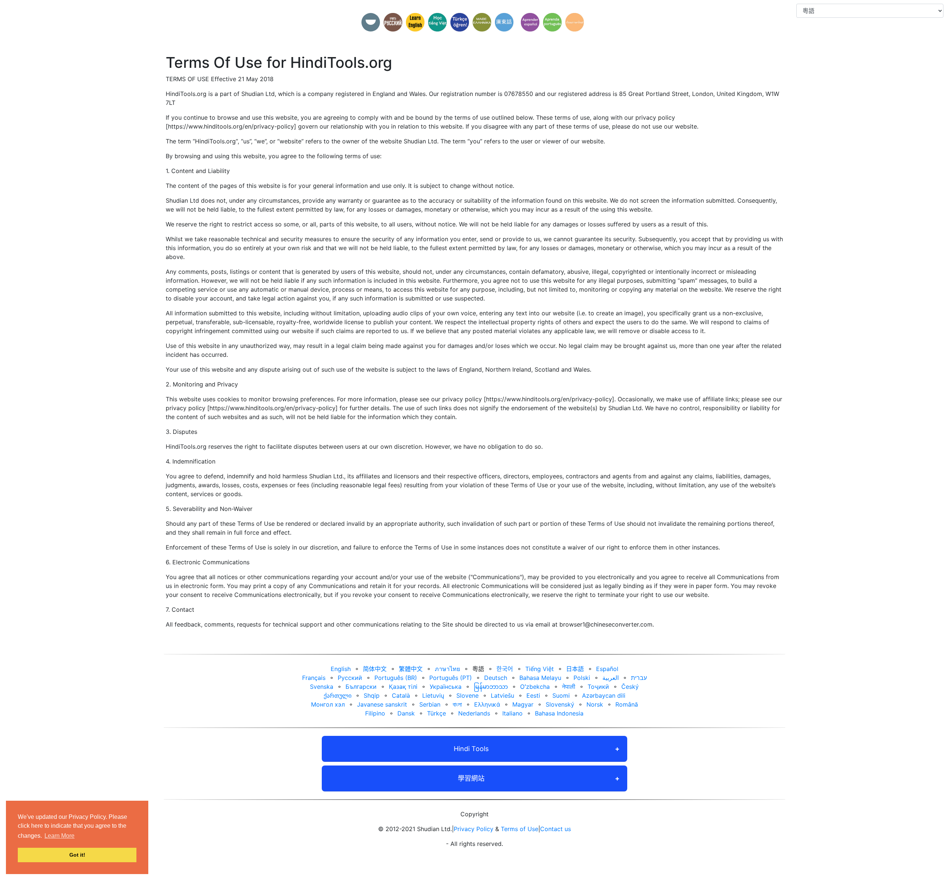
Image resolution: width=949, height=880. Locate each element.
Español (607, 669)
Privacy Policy (473, 829)
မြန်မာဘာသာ (491, 686)
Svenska (321, 686)
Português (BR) (395, 677)
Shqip (372, 695)
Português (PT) (450, 677)
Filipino (375, 713)
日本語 (575, 669)
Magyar (522, 704)
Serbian (429, 704)
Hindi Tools (471, 749)
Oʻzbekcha (535, 686)
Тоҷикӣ (598, 686)
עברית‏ (639, 677)
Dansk (406, 713)
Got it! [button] (77, 855)
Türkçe (436, 713)
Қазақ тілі (403, 686)
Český (630, 686)
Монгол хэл (328, 704)
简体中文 (375, 669)
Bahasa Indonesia (559, 713)
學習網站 (471, 778)
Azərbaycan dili (603, 695)
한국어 (504, 669)
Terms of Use (519, 829)
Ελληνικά (487, 704)
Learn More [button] (59, 836)
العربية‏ (610, 677)
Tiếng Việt (539, 669)
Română (626, 704)
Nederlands (474, 713)
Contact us (555, 829)
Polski (581, 677)
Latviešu (502, 695)
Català (401, 695)
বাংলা (457, 704)
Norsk (594, 704)
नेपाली (568, 686)
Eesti (533, 695)
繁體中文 (411, 669)
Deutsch (495, 677)
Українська (446, 686)
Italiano (512, 713)
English (341, 669)
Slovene (467, 695)
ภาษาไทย (447, 669)
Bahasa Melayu (540, 677)
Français (313, 677)
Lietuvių (433, 695)
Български (361, 686)
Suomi (561, 695)
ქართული (337, 695)
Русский (350, 677)
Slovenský (560, 704)
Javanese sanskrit (382, 704)
